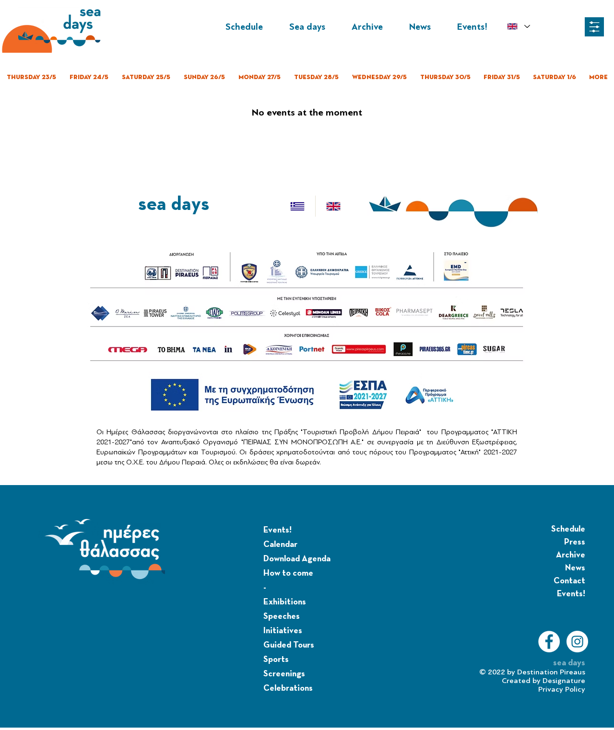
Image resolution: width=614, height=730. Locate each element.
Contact (569, 581)
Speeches (281, 616)
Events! (277, 530)
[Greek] (297, 206)
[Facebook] (549, 641)
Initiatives (282, 630)
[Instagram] (577, 641)
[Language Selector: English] (518, 26)
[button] (594, 26)
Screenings (284, 674)
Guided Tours (288, 645)
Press (574, 542)
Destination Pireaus (551, 672)
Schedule (568, 529)
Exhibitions (284, 602)
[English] (333, 206)
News (575, 568)
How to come (288, 573)
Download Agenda (297, 559)
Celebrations (288, 688)
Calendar (280, 544)
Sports (276, 659)
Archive (570, 555)
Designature (564, 680)
